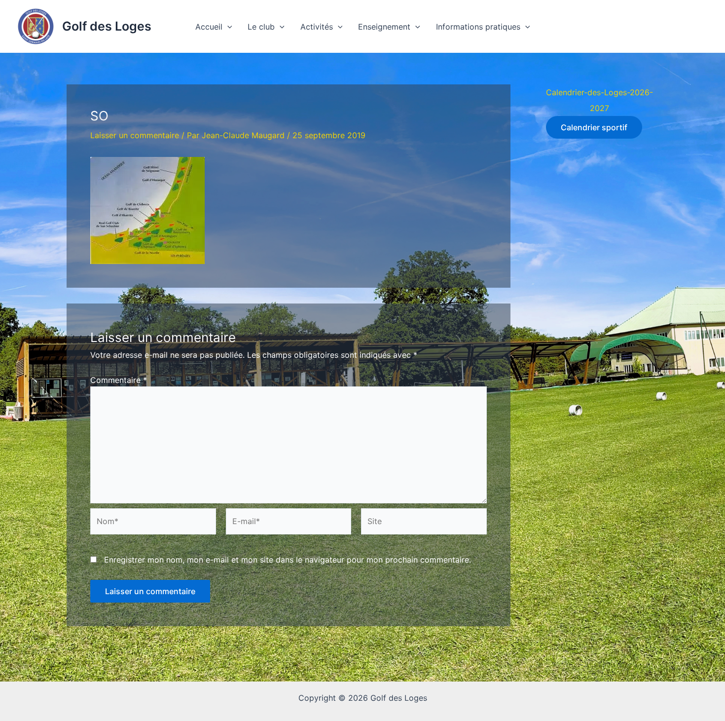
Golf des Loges (106, 26)
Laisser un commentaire (134, 135)
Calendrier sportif (594, 127)
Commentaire (118, 380)
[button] (227, 26)
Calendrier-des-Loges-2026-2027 (599, 100)
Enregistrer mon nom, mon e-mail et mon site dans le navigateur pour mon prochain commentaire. (287, 560)
